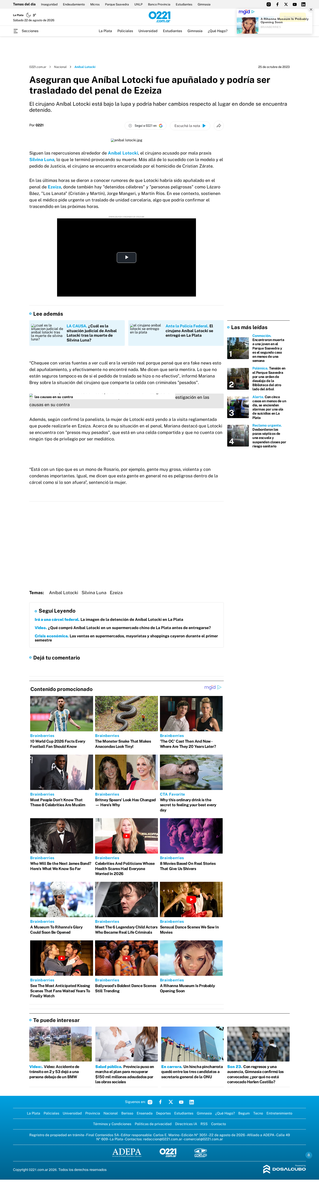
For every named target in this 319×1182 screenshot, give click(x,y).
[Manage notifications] (308, 1155)
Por (36, 125)
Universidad (148, 31)
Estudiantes (184, 4)
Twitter (170, 1102)
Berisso (127, 1113)
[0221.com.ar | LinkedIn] (303, 4)
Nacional (60, 67)
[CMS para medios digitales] (284, 1169)
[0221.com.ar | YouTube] (294, 4)
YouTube (181, 1102)
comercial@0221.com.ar (203, 1139)
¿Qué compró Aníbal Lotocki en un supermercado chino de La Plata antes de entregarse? (123, 627)
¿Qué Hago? (217, 31)
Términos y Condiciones (112, 1124)
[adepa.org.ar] (126, 1153)
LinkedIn (191, 1102)
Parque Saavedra (117, 4)
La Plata (105, 31)
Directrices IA (186, 1124)
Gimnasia (204, 4)
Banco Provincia (159, 4)
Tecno (258, 1113)
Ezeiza (54, 187)
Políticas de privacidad (153, 1124)
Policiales (125, 31)
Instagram (150, 1102)
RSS (204, 1124)
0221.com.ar (37, 67)
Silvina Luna (41, 159)
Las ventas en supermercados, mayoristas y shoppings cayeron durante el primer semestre (126, 638)
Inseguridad (49, 4)
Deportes (163, 1113)
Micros (95, 4)
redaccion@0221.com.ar (162, 1139)
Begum (244, 1113)
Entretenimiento (279, 1113)
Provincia (92, 1113)
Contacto (218, 1124)
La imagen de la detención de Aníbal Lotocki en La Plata (109, 619)
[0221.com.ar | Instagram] (268, 4)
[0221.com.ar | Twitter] (286, 4)
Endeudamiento (74, 4)
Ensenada (145, 1113)
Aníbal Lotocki (123, 153)
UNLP (138, 4)
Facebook (160, 1102)
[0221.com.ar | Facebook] (277, 4)
